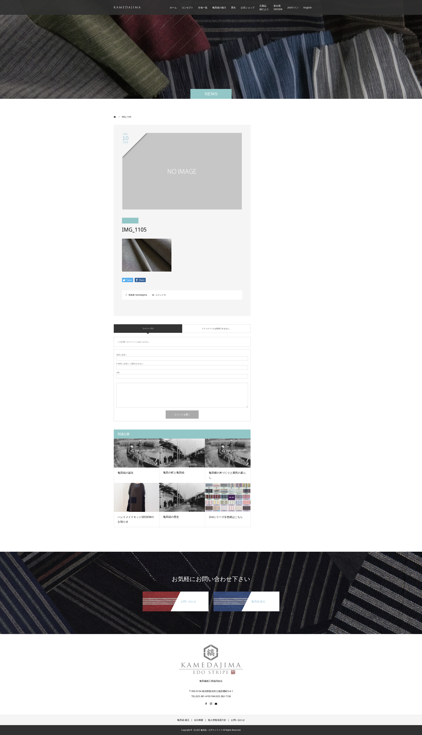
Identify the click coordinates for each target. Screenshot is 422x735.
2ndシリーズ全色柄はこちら (226, 517)
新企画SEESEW (278, 7)
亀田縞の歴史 (171, 517)
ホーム (173, 7)
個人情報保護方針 (217, 719)
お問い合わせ (238, 719)
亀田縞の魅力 (219, 7)
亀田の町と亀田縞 (173, 472)
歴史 (233, 7)
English (307, 7)
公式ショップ (248, 7)
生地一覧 (202, 7)
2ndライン (293, 7)
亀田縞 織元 (183, 719)
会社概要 (198, 719)
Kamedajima (141, 294)
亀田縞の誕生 (126, 472)
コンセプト (187, 7)
